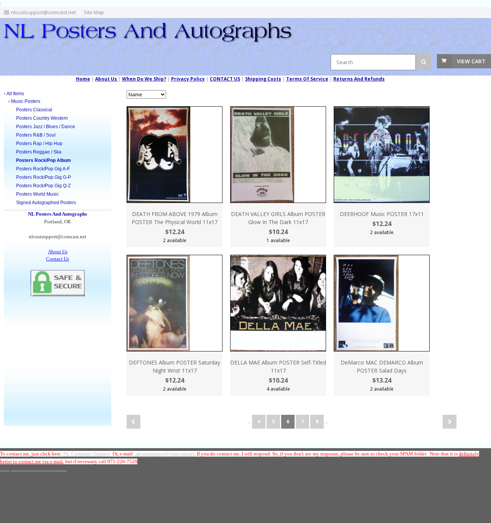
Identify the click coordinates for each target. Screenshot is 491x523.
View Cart (471, 61)
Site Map (94, 12)
